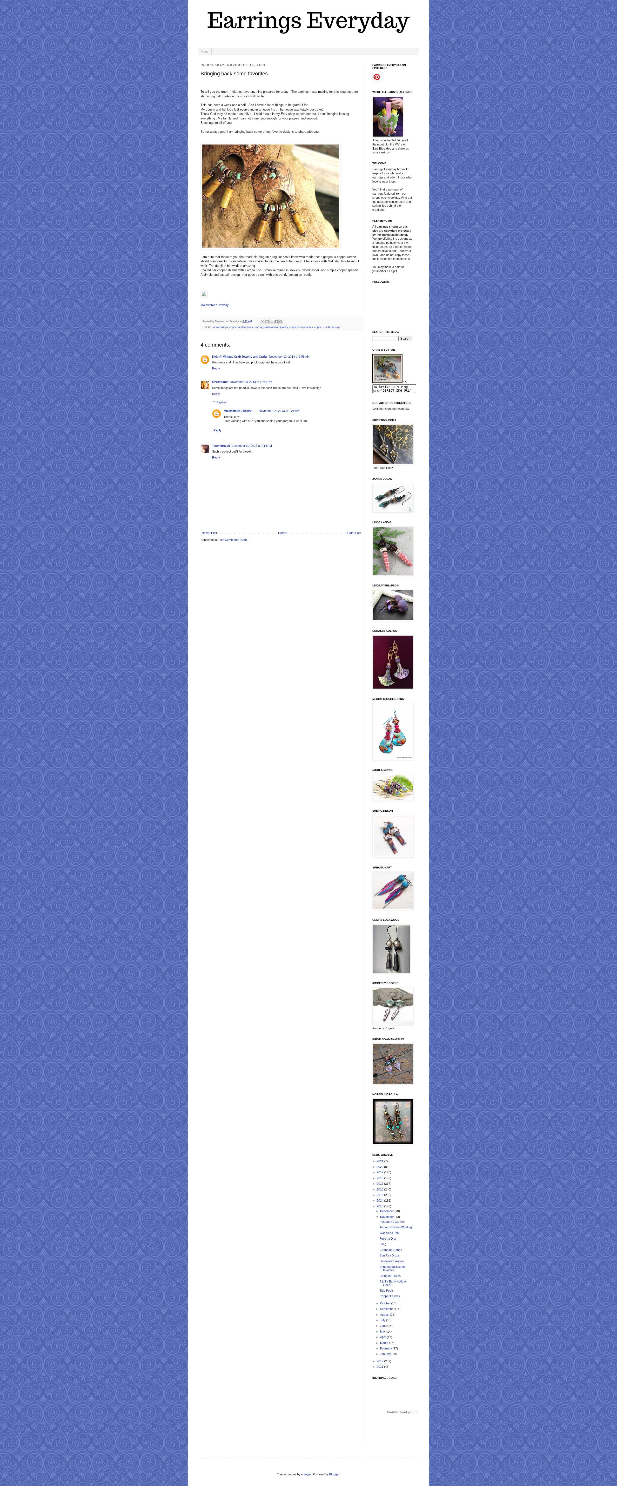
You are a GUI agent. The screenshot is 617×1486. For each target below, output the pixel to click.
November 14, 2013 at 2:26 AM (279, 411)
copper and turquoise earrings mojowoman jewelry (258, 327)
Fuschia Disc (388, 1238)
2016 (380, 1189)
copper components (301, 327)
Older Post (354, 533)
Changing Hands (391, 1250)
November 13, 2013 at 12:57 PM (251, 382)
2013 (380, 1206)
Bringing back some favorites (393, 1268)
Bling (383, 1244)
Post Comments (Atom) (233, 540)
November (387, 1217)
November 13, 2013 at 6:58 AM (289, 356)
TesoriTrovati (221, 445)
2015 (380, 1195)
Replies (221, 402)
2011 (380, 1366)
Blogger (334, 1474)
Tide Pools (387, 1290)
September (387, 1309)
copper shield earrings (327, 327)
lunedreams (220, 382)
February (386, 1348)
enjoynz (306, 1474)
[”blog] (387, 382)
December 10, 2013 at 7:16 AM (251, 445)
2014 (380, 1200)
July (383, 1320)
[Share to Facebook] (276, 321)
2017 (380, 1183)
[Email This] (262, 321)
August (385, 1314)
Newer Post (209, 533)
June (383, 1326)
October (385, 1303)
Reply (216, 368)
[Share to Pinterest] (280, 321)
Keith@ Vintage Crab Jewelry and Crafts (240, 356)
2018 (380, 1178)
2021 (380, 1161)
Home (204, 51)
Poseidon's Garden (392, 1221)
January (385, 1354)
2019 (380, 1172)
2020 (380, 1167)
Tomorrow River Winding (396, 1227)
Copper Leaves (390, 1296)
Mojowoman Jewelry (215, 305)
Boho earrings (220, 327)
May (383, 1331)
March (384, 1343)
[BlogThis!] (267, 321)
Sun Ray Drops (390, 1255)
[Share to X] (271, 321)
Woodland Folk (389, 1233)
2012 (380, 1361)
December (387, 1211)
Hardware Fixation (392, 1261)
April (383, 1337)
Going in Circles (390, 1276)
